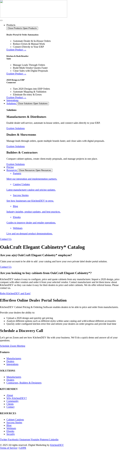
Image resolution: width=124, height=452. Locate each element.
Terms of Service (8, 448)
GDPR (22, 448)
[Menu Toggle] (1, 20)
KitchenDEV (57, 445)
